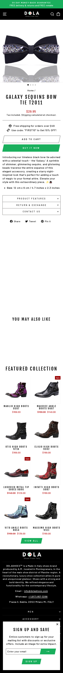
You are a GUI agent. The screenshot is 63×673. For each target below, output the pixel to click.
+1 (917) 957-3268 (38, 596)
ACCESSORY (31, 619)
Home (30, 90)
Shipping (26, 115)
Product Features (31, 198)
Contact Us (31, 211)
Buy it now (31, 148)
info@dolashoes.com (36, 591)
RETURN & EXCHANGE (31, 205)
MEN (31, 611)
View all (32, 541)
